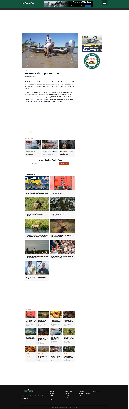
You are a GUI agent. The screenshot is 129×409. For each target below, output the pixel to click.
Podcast (45, 9)
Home (29, 9)
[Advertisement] (64, 21)
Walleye (52, 397)
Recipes (74, 9)
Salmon (52, 399)
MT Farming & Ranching (84, 393)
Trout (51, 395)
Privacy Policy (96, 391)
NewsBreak (67, 397)
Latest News (81, 391)
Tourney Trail (81, 9)
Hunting (34, 9)
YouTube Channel (68, 391)
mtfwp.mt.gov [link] (34, 99)
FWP (26, 70)
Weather (68, 9)
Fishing (39, 9)
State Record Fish (90, 9)
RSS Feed (67, 395)
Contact (99, 9)
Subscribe (64, 163)
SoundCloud (67, 393)
